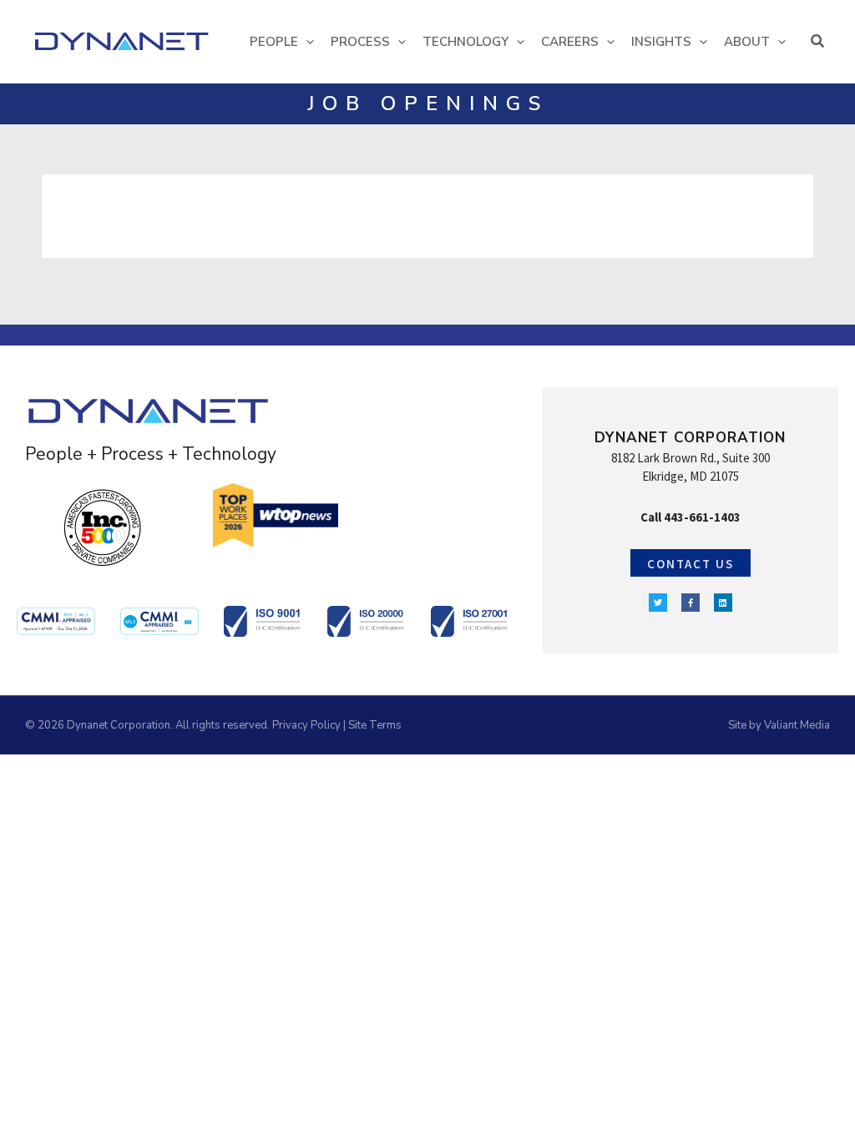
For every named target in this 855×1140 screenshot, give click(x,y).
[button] (306, 41)
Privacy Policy (306, 725)
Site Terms (375, 725)
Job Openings (428, 103)
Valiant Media (797, 725)
